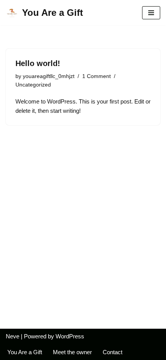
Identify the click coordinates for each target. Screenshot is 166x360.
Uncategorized (33, 85)
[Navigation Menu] (151, 12)
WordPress (70, 336)
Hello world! (37, 63)
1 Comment (96, 76)
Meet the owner (72, 352)
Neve (12, 336)
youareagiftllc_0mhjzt (49, 76)
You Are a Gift (24, 352)
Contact (112, 352)
